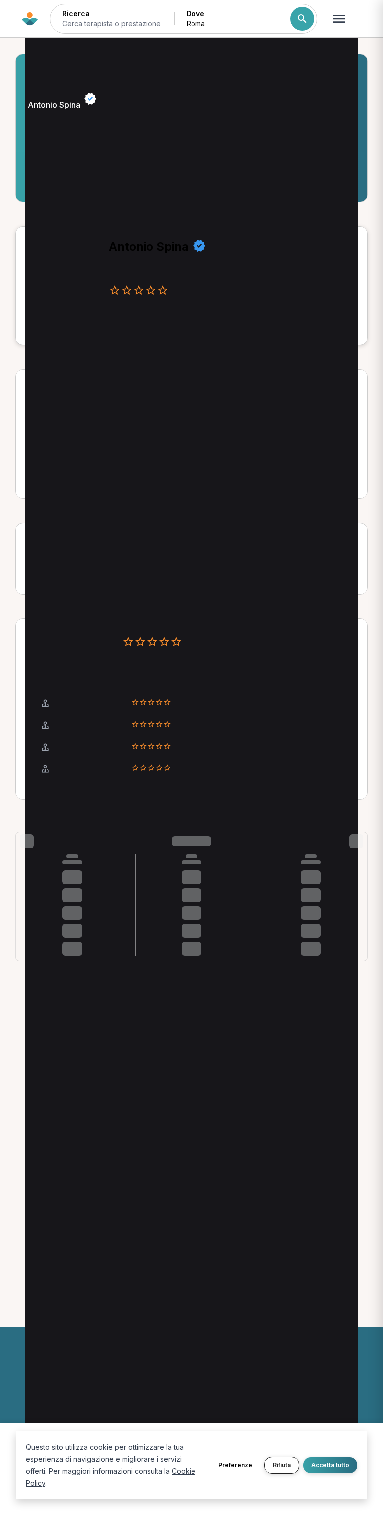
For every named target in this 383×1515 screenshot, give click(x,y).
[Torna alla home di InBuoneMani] (30, 19)
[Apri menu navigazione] (339, 19)
